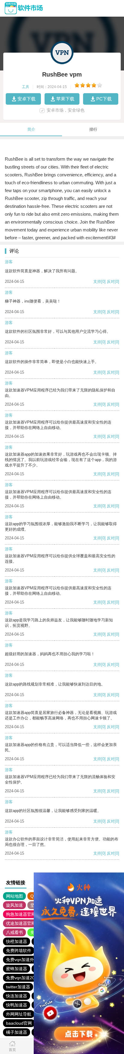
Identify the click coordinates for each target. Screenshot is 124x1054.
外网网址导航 (18, 1014)
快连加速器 (16, 995)
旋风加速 (14, 905)
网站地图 (14, 896)
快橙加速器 (16, 941)
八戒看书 (14, 932)
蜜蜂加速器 (16, 968)
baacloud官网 (19, 1023)
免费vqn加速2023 (22, 977)
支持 (97, 281)
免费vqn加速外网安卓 (26, 959)
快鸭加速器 (16, 1005)
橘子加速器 (16, 1032)
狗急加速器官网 (21, 914)
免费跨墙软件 (18, 950)
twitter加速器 (18, 986)
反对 (111, 281)
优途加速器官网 (21, 923)
